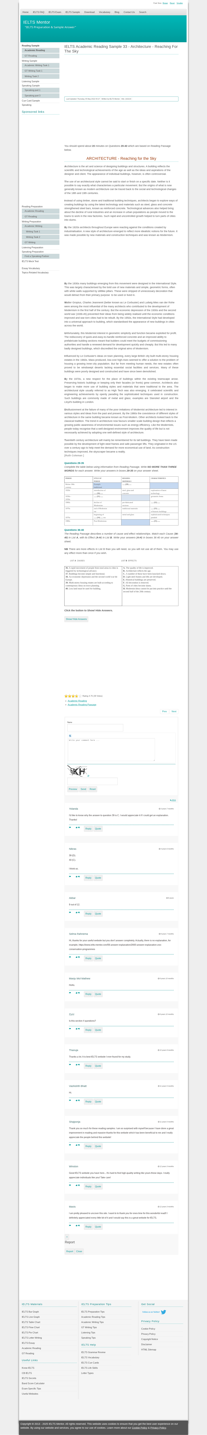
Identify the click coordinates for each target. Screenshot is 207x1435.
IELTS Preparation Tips (92, 1312)
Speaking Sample (31, 85)
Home (26, 12)
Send (83, 789)
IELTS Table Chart (31, 1322)
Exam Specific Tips (31, 1388)
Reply (88, 829)
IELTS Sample (72, 12)
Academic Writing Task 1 (37, 65)
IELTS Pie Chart (30, 1332)
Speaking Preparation (33, 252)
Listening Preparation (32, 247)
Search (142, 12)
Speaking (26, 105)
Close (79, 1251)
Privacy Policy (148, 1334)
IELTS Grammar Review (93, 1352)
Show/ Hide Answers (76, 619)
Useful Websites (30, 1394)
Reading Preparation (32, 206)
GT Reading (31, 56)
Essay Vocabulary (31, 268)
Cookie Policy (148, 1329)
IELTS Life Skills (89, 1368)
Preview (73, 789)
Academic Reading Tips (93, 1317)
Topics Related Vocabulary (35, 272)
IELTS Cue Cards (90, 1363)
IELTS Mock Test (30, 261)
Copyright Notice (149, 1339)
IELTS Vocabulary (90, 1357)
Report (69, 1251)
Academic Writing (33, 226)
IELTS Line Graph (31, 1317)
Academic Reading (35, 50)
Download (89, 12)
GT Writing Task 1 (33, 71)
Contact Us (129, 12)
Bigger (165, 3)
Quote (98, 829)
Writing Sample (29, 61)
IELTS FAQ (38, 12)
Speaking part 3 (32, 95)
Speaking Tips (88, 1338)
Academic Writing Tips (92, 1322)
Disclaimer (146, 1344)
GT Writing (30, 242)
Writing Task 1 (33, 231)
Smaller (180, 3)
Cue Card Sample (31, 101)
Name (69, 722)
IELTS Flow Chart (31, 1327)
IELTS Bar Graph (30, 1312)
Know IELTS (28, 1368)
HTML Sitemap (148, 1349)
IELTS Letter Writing (32, 1338)
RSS (174, 800)
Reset (172, 3)
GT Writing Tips (89, 1327)
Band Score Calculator (33, 1383)
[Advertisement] (40, 159)
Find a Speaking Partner (37, 256)
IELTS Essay (28, 1343)
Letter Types (87, 1373)
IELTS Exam (55, 12)
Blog (117, 12)
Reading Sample (30, 45)
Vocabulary (104, 12)
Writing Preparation (31, 221)
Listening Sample (30, 81)
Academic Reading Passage (82, 704)
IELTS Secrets (29, 1378)
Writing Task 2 (32, 76)
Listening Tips (88, 1332)
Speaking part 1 (32, 90)
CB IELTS (27, 1373)
